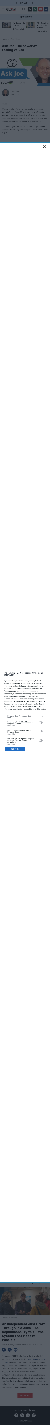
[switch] (41, 722)
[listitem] (25, 717)
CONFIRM (15, 749)
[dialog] (25, 713)
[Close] (45, 147)
